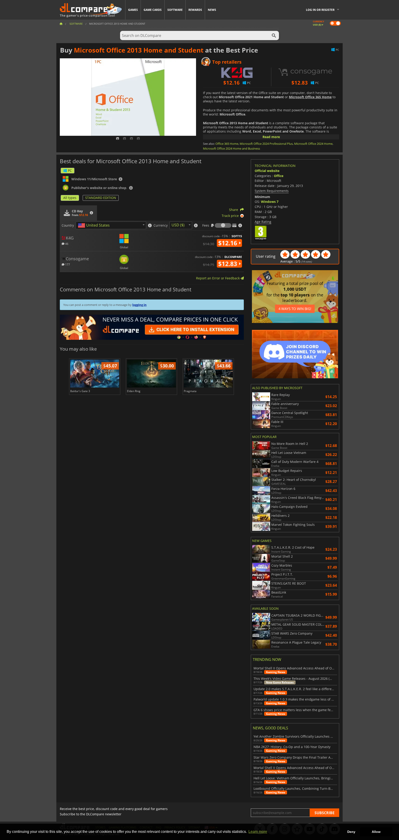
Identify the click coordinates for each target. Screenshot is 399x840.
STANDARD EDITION (100, 197)
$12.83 (228, 264)
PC (70, 170)
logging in (139, 305)
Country (68, 225)
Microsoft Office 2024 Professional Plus (266, 144)
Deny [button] (351, 832)
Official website (267, 171)
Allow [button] (376, 832)
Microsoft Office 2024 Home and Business (231, 148)
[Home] (61, 23)
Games (133, 10)
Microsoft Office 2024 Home (313, 144)
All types (69, 197)
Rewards (195, 10)
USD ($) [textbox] (178, 225)
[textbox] (94, 225)
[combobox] (111, 225)
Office (278, 176)
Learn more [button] (257, 832)
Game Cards (153, 10)
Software (175, 10)
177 (67, 264)
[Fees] (223, 225)
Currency (161, 225)
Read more (271, 137)
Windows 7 (269, 201)
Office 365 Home (226, 144)
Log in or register (320, 10)
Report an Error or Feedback (218, 278)
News (212, 10)
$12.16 (228, 243)
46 (66, 243)
